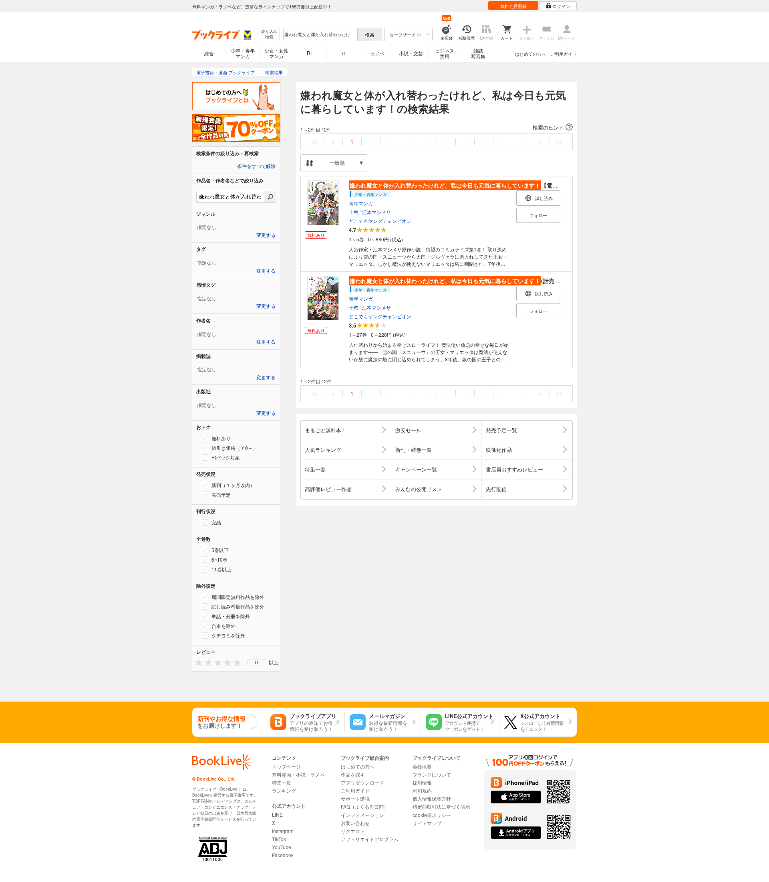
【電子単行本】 (465, 185)
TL (343, 53)
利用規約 (422, 790)
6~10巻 (219, 559)
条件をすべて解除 (256, 166)
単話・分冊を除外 (230, 616)
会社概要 (422, 766)
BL (310, 53)
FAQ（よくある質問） (365, 806)
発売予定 (221, 494)
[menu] (256, 662)
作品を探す (353, 774)
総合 (209, 53)
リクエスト (353, 830)
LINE (277, 814)
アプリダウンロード (362, 782)
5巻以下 (220, 549)
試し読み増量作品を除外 (237, 606)
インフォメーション (362, 814)
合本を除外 (223, 625)
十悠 (353, 211)
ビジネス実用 (444, 53)
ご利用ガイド (563, 54)
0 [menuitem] (256, 662)
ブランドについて (432, 774)
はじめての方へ (530, 54)
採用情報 (422, 782)
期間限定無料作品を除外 (237, 596)
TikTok (279, 838)
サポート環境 (355, 798)
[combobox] (320, 34)
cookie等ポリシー (432, 814)
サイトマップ (427, 822)
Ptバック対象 (225, 457)
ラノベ (377, 53)
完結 (216, 522)
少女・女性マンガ (276, 53)
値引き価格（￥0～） (234, 447)
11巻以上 (221, 569)
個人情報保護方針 (432, 798)
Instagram (283, 830)
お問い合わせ (355, 822)
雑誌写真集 (478, 53)
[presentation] (197, 662)
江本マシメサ (376, 211)
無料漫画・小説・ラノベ (298, 774)
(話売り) (456, 281)
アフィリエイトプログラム (370, 838)
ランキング (284, 790)
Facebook (283, 855)
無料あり (221, 438)
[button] (436, 127)
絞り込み (269, 34)
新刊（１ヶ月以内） (233, 484)
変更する (266, 235)
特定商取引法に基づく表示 (441, 806)
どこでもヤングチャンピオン (380, 220)
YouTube (281, 847)
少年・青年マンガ (243, 53)
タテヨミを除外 (228, 635)
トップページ (286, 766)
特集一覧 (281, 782)
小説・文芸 (411, 53)
